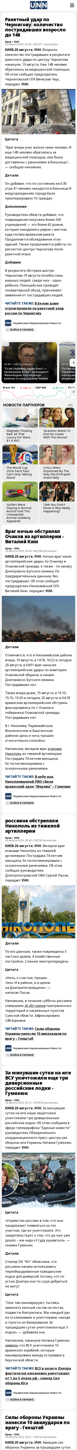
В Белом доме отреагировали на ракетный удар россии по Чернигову (34, 308)
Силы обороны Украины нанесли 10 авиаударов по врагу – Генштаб (36, 1033)
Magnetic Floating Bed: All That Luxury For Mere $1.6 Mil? (19, 435)
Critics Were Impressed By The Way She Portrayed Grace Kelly (56, 472)
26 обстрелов (35, 1005)
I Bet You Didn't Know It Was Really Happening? (56, 507)
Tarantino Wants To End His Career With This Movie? (56, 434)
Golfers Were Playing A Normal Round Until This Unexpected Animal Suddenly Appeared (19, 512)
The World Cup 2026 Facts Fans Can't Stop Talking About (19, 472)
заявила (11, 1345)
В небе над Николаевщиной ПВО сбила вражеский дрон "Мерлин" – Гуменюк (38, 781)
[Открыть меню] (71, 5)
